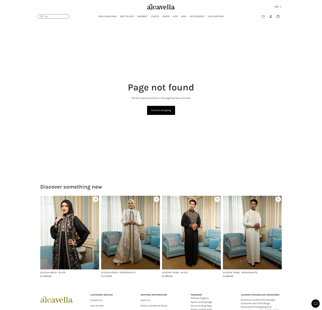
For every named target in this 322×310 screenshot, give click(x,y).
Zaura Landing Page (201, 305)
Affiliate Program (200, 298)
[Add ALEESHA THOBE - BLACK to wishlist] (217, 199)
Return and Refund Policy (154, 305)
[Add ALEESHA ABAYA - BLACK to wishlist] (95, 199)
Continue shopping (161, 110)
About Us (145, 300)
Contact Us (96, 300)
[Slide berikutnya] (94, 232)
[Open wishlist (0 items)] (263, 16)
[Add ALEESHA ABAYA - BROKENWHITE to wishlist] (156, 199)
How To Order (97, 305)
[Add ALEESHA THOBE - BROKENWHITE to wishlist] (278, 199)
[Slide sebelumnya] (45, 232)
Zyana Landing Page (201, 302)
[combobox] (53, 16)
